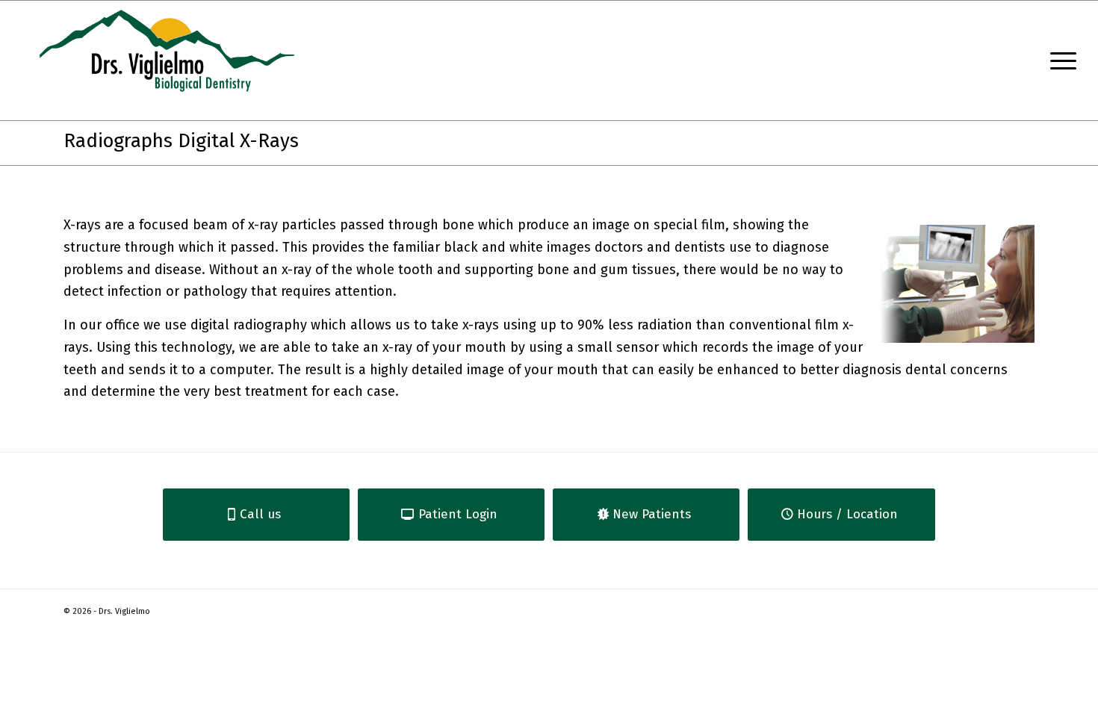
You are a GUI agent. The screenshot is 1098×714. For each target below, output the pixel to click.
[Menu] (1058, 60)
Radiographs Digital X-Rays (181, 140)
